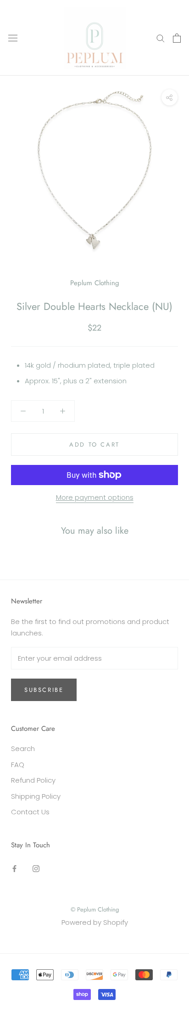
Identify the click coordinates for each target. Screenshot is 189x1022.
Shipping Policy (36, 796)
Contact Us (30, 812)
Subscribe (43, 689)
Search (23, 748)
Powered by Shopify (94, 922)
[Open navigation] (12, 38)
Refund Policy (33, 780)
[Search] (160, 38)
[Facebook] (14, 868)
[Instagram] (36, 868)
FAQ (17, 764)
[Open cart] (177, 38)
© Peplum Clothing (95, 909)
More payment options (94, 497)
